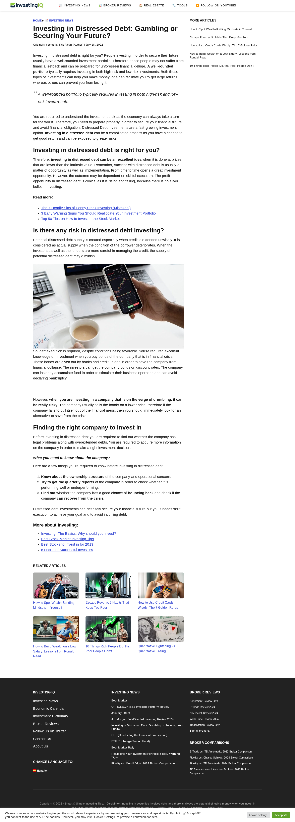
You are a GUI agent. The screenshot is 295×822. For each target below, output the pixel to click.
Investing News (45, 701)
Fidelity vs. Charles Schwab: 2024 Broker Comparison (221, 757)
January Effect (120, 713)
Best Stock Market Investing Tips (67, 539)
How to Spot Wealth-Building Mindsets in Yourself (53, 605)
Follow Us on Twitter (49, 731)
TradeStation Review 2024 (205, 724)
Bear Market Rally (122, 747)
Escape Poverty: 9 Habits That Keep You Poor (107, 605)
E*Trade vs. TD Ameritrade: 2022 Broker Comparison (221, 751)
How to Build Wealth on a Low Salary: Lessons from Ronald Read (54, 651)
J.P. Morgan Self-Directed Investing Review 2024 (142, 719)
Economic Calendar (49, 708)
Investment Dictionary (50, 716)
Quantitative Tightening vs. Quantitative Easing (157, 648)
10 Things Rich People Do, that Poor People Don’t (107, 648)
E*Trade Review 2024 (202, 707)
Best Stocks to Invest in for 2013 (67, 544)
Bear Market (119, 700)
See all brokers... (200, 730)
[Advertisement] (226, 101)
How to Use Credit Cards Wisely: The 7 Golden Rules (158, 605)
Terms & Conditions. (190, 807)
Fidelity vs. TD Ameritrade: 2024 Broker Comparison (220, 763)
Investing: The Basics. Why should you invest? (78, 534)
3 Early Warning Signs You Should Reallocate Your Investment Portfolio (98, 213)
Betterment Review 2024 (204, 700)
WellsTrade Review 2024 (204, 719)
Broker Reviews (46, 724)
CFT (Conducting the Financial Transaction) (139, 735)
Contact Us (42, 739)
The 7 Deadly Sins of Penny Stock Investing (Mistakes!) (86, 208)
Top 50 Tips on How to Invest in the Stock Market (80, 219)
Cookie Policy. (215, 807)
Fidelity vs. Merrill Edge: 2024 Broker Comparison (143, 763)
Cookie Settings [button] (258, 815)
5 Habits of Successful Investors (67, 550)
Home (37, 20)
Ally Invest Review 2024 (204, 713)
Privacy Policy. (166, 807)
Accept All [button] (281, 815)
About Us (40, 746)
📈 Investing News (59, 20)
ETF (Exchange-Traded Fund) (130, 741)
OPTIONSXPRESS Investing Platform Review (140, 706)
